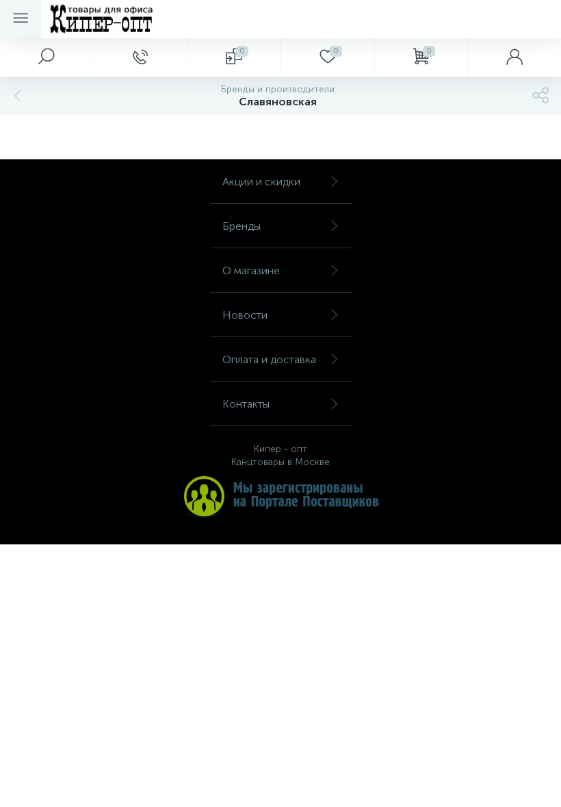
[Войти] (514, 57)
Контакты (246, 403)
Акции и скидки (261, 181)
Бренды (241, 226)
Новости (245, 314)
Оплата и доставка (269, 359)
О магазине (251, 270)
